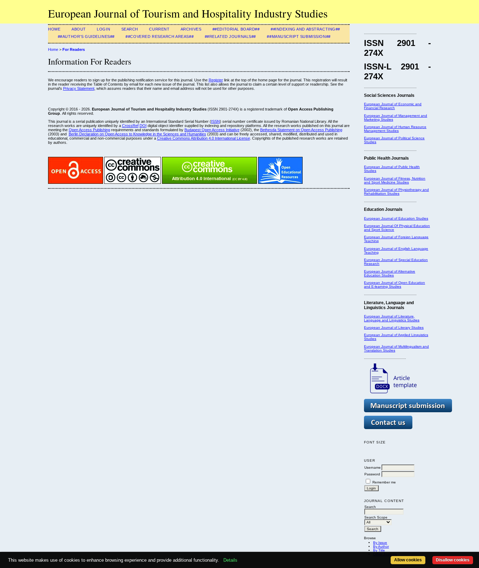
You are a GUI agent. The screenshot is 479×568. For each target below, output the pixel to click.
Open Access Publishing (89, 130)
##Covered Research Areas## (160, 36)
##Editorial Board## (236, 29)
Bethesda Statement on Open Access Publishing (301, 130)
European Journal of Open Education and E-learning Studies (394, 284)
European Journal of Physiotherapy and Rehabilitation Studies (396, 191)
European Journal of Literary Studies (394, 327)
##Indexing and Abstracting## (305, 29)
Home (54, 29)
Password (372, 474)
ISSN (215, 121)
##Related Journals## (230, 36)
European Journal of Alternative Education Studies (389, 273)
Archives (191, 29)
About (79, 29)
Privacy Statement (78, 88)
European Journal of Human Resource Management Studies (395, 129)
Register (216, 80)
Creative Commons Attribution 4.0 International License (203, 138)
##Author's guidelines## (86, 36)
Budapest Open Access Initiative (212, 130)
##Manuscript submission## (298, 36)
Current (159, 29)
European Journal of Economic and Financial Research (392, 106)
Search (129, 29)
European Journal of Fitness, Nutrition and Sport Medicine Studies (394, 180)
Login (103, 29)
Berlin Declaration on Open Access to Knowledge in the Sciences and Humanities (137, 134)
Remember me (384, 482)
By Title (379, 550)
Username (372, 467)
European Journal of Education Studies (396, 218)
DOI (143, 125)
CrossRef (130, 125)
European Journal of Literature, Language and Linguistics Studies (391, 318)
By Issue (380, 542)
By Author (381, 546)
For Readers (73, 49)
